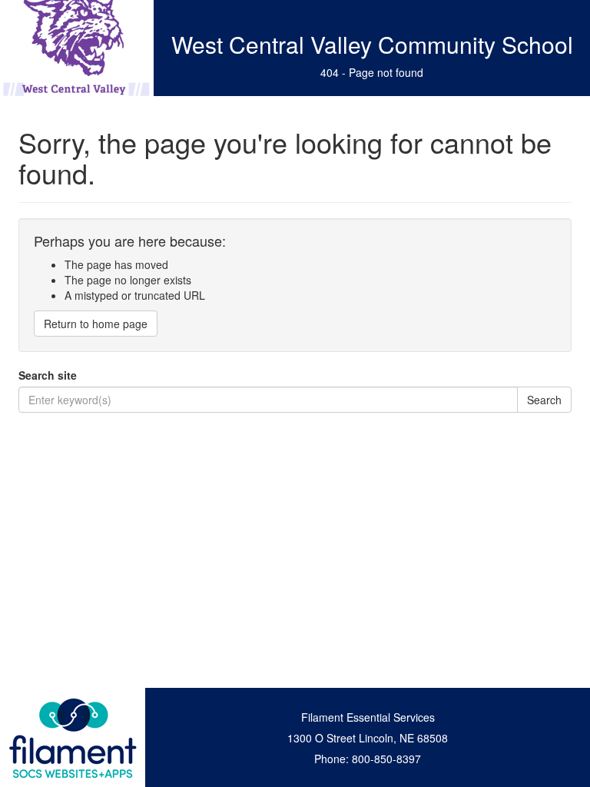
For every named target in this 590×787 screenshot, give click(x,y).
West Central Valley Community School (372, 44)
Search (544, 399)
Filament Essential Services (368, 717)
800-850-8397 (386, 758)
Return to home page (96, 323)
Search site (47, 375)
